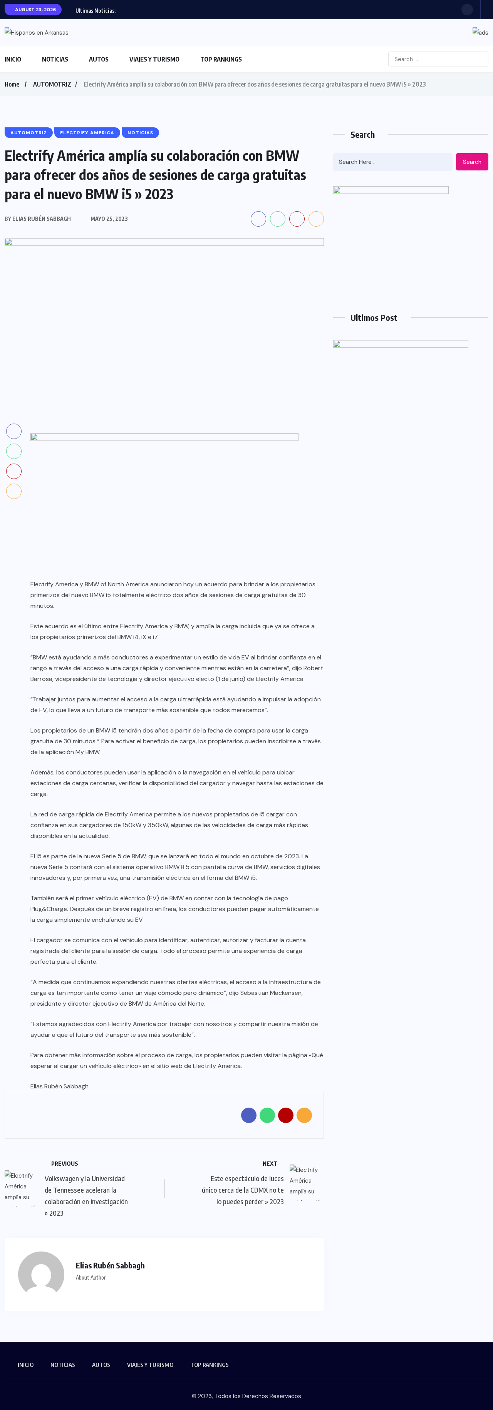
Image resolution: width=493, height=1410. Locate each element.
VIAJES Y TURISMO (154, 59)
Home (12, 84)
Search (472, 162)
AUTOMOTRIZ (52, 84)
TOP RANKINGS (221, 59)
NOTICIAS (55, 59)
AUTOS (99, 59)
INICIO (13, 59)
